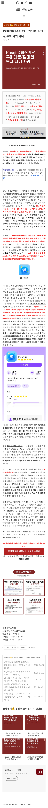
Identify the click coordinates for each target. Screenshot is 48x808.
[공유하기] (11, 647)
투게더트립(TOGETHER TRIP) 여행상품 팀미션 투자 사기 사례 (17, 696)
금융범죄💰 (8, 657)
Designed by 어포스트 (9, 804)
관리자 (22, 804)
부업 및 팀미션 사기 (20, 657)
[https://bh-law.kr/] (26, 3)
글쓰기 (30, 804)
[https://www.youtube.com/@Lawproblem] (22, 3)
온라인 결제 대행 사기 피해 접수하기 (24, 551)
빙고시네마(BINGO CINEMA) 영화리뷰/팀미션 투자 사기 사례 (17, 665)
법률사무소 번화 (24, 9)
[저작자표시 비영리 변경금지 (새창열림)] (31, 647)
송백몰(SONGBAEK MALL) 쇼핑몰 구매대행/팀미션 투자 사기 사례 (17, 687)
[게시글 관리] (14, 647)
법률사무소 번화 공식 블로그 (16, 773)
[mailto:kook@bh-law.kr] (30, 3)
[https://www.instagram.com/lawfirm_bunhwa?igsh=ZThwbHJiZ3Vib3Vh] (17, 3)
